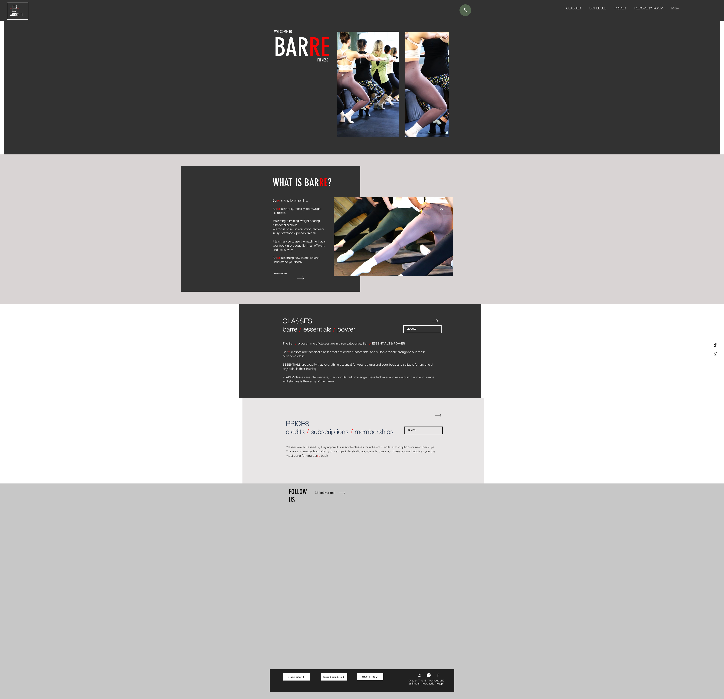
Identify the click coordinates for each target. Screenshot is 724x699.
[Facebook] (438, 675)
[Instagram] (419, 675)
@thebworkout (325, 492)
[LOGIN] (465, 10)
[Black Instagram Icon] (715, 353)
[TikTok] (715, 345)
